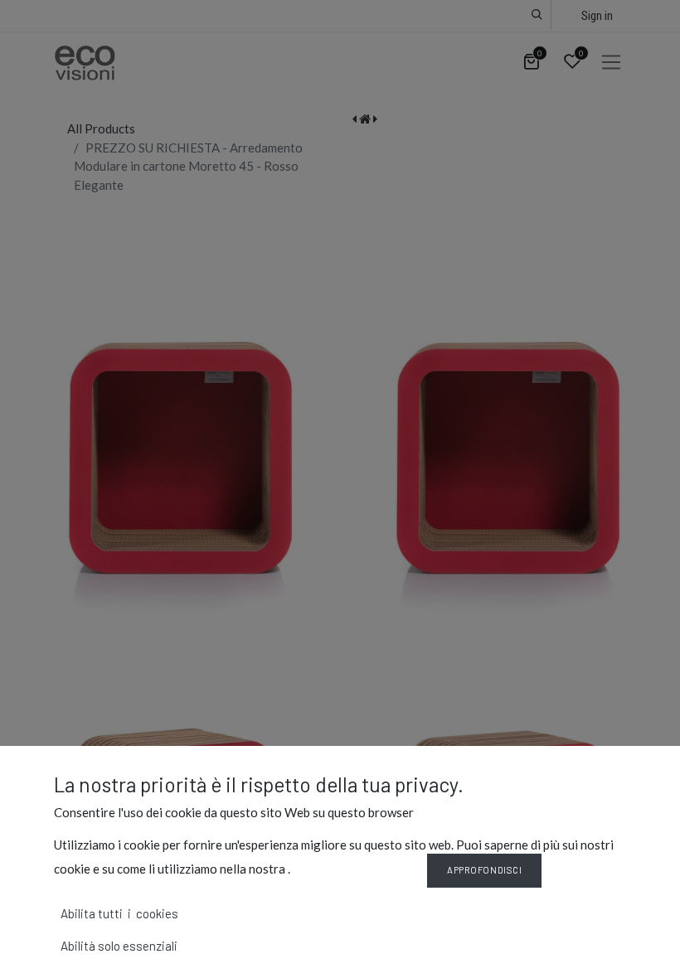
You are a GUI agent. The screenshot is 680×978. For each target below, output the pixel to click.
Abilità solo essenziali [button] (119, 945)
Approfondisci (484, 869)
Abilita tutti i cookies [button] (119, 913)
